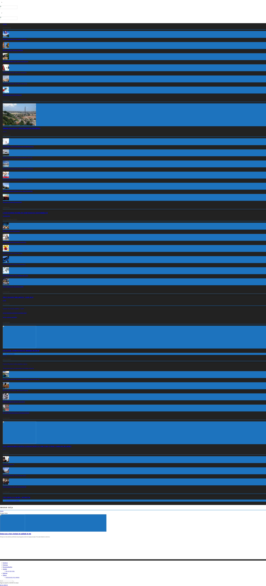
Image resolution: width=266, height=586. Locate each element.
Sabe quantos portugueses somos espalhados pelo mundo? (15, 275)
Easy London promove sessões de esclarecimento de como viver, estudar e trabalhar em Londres (37, 446)
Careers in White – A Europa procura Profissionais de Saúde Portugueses (18, 146)
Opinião (4, 300)
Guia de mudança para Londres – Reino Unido (18, 297)
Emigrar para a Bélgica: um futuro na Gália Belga (13, 50)
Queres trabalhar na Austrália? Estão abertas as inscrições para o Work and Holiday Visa (21, 379)
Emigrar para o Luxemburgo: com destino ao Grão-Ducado (15, 83)
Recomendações (6, 216)
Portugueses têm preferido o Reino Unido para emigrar (14, 475)
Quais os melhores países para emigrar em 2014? (13, 286)
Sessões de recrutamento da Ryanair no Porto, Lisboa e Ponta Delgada (17, 191)
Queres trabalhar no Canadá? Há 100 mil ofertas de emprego (15, 390)
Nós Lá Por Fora (10, 353)
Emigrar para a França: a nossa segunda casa (12, 94)
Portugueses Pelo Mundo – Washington (16, 497)
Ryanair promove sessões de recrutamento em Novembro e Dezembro (17, 157)
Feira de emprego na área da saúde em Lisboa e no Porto (15, 179)
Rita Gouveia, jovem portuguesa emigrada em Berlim (21, 350)
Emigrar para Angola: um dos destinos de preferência (21, 128)
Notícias (5, 356)
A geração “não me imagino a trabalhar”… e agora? (13, 308)
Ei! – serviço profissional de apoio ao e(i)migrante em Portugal (16, 412)
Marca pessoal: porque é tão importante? (11, 231)
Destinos (5, 24)
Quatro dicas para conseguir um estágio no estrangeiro (14, 242)
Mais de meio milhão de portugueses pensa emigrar (14, 401)
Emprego (5, 131)
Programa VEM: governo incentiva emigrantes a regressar (15, 364)
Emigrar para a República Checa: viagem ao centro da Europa (15, 61)
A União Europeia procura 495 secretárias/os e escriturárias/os (25, 213)
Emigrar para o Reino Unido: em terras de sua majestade (14, 72)
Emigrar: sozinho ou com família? (10, 317)
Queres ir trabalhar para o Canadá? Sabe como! (12, 253)
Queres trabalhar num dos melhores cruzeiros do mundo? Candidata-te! (18, 168)
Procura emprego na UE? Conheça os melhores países (14, 264)
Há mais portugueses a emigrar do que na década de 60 (14, 486)
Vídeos (4, 449)
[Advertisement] (41, 549)
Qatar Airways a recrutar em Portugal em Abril (12, 202)
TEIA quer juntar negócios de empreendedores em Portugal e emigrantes (18, 368)
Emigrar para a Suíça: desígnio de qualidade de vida (15, 534)
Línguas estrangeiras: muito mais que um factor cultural (14, 312)
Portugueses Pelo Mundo (12, 500)
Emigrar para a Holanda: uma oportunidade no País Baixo (15, 39)
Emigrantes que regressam (8, 464)
